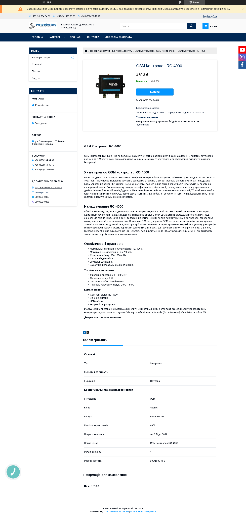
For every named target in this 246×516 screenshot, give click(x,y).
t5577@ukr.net (42, 192)
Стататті (37, 64)
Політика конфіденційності (143, 511)
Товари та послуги (100, 51)
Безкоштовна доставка (147, 108)
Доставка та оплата (118, 37)
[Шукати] (191, 26)
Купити (155, 91)
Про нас (75, 37)
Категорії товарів (41, 57)
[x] (88, 333)
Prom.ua (139, 508)
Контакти (93, 37)
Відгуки (36, 78)
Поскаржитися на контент (117, 511)
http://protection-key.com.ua (48, 187)
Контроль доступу (122, 51)
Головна (37, 37)
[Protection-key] (43, 28)
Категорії (55, 37)
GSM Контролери (144, 51)
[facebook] (84, 333)
